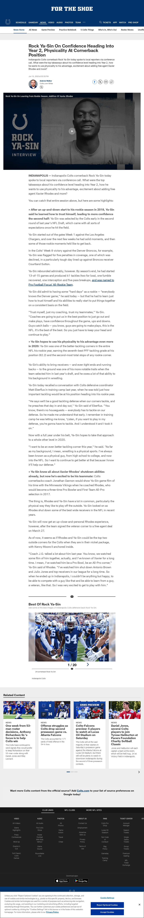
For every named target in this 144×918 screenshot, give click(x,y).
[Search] (100, 22)
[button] (72, 131)
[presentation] (139, 772)
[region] (72, 905)
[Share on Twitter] (100, 83)
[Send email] (106, 83)
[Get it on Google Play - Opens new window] (81, 882)
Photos (60, 819)
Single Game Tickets (126, 839)
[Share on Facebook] (94, 83)
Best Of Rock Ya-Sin (45, 604)
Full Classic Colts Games (16, 855)
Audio (39, 819)
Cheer (61, 842)
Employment (82, 828)
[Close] (139, 905)
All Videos (16, 823)
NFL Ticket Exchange (126, 862)
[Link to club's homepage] (7, 22)
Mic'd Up (16, 842)
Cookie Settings (107, 898)
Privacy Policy (52, 912)
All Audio (39, 823)
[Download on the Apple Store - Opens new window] (62, 881)
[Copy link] (111, 82)
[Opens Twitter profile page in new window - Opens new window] (41, 87)
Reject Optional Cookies (107, 905)
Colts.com (83, 790)
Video (16, 819)
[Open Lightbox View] (72, 648)
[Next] (87, 664)
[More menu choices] (84, 22)
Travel (61, 837)
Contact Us (82, 823)
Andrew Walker (46, 81)
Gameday (105, 853)
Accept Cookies (107, 912)
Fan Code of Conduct (105, 839)
